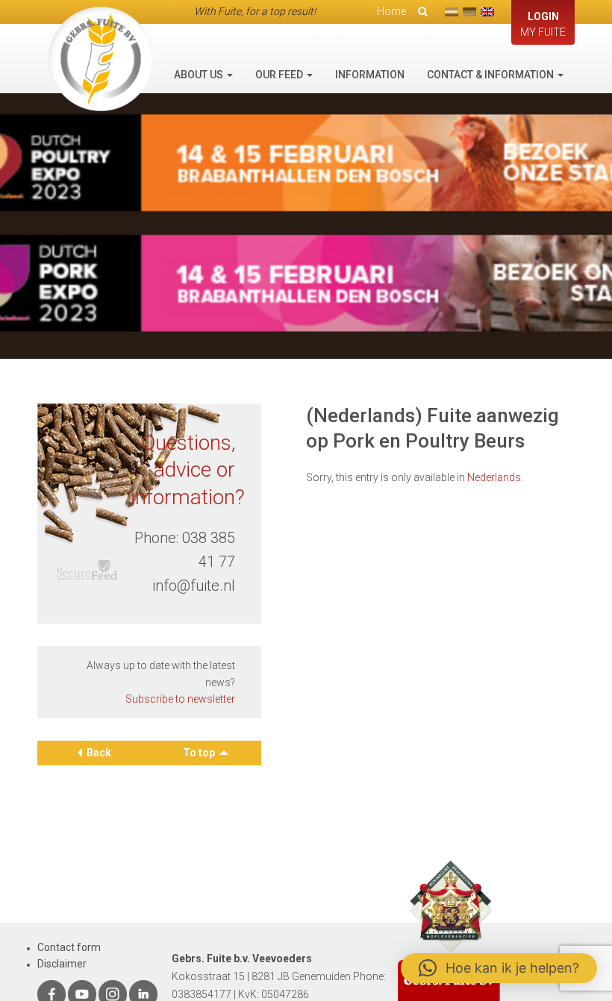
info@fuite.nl (193, 585)
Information (370, 75)
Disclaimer (62, 964)
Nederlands (494, 477)
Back (99, 753)
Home (391, 11)
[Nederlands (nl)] (451, 11)
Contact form (69, 947)
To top (200, 753)
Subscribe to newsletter (180, 699)
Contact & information (491, 75)
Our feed (280, 75)
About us (199, 75)
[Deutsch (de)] (469, 11)
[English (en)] (487, 11)
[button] (499, 968)
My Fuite (543, 24)
